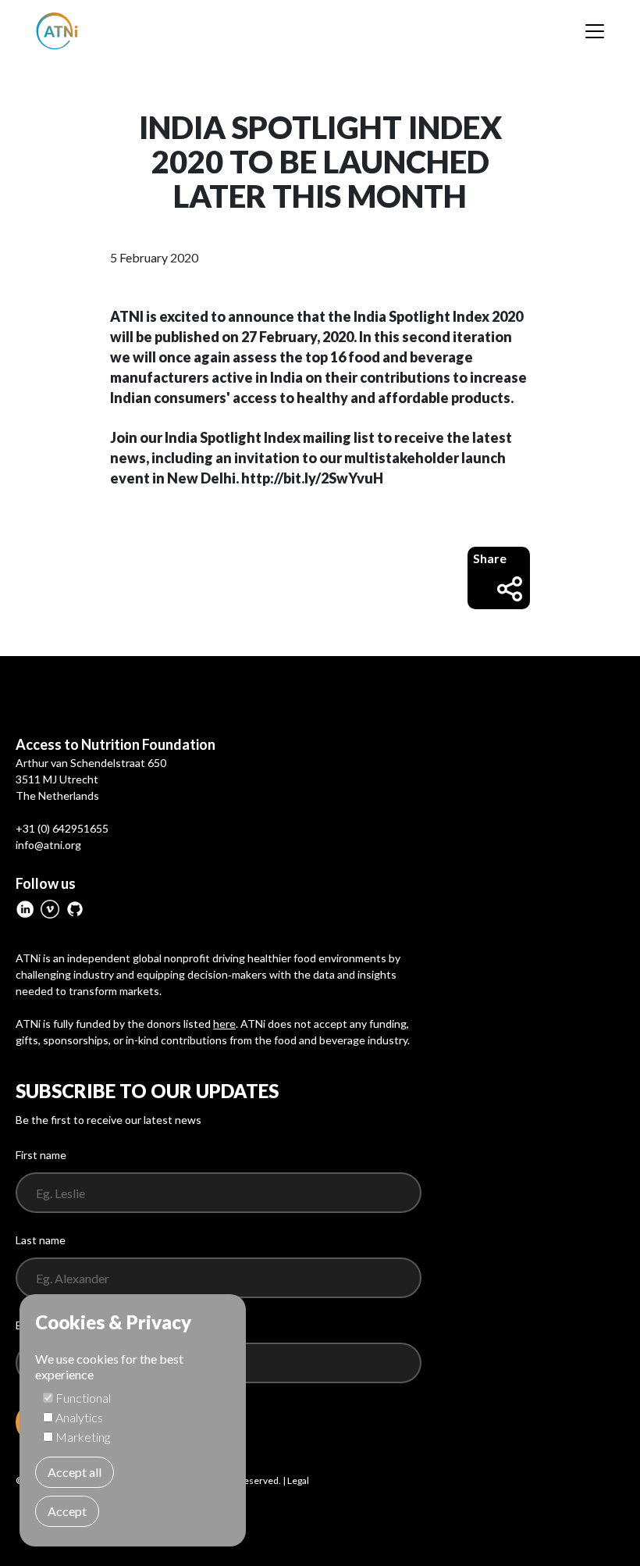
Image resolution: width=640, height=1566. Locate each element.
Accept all (74, 1471)
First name (41, 1154)
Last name (41, 1240)
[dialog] (133, 1420)
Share (490, 558)
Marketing (82, 1436)
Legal (298, 1480)
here (224, 1023)
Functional (83, 1397)
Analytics (79, 1417)
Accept (67, 1511)
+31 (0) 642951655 (62, 828)
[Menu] (594, 31)
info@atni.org (48, 844)
